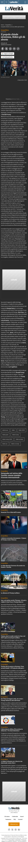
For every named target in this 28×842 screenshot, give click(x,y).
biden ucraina (19, 439)
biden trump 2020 (7, 439)
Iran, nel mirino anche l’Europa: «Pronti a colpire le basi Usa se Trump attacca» (13, 601)
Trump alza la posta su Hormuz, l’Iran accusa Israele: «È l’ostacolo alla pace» (12, 667)
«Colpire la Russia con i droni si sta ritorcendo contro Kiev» (11, 762)
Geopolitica (8, 25)
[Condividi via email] (14, 48)
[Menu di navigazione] (2, 2)
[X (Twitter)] (12, 829)
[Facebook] (9, 829)
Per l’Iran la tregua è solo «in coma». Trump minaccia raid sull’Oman (12, 699)
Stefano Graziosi (6, 44)
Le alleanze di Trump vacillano (10, 593)
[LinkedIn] (19, 829)
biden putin (5, 434)
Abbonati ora (14, 824)
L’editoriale (15, 816)
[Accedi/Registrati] (25, 2)
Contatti (20, 819)
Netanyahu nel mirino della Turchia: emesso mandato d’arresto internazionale (11, 475)
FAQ (15, 819)
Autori (22, 816)
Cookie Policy (18, 839)
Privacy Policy (11, 839)
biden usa (4, 444)
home (2, 25)
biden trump (15, 434)
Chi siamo (7, 816)
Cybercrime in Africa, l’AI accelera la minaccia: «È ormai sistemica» (12, 730)
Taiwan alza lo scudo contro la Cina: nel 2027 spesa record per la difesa (13, 637)
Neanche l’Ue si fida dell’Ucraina (11, 512)
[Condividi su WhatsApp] (10, 48)
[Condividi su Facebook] (2, 48)
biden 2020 (22, 430)
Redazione (8, 819)
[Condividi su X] (6, 48)
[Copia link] (18, 48)
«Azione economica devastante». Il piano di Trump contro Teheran (13, 539)
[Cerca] (6, 2)
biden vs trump (15, 444)
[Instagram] (15, 829)
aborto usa (5, 430)
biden (13, 430)
